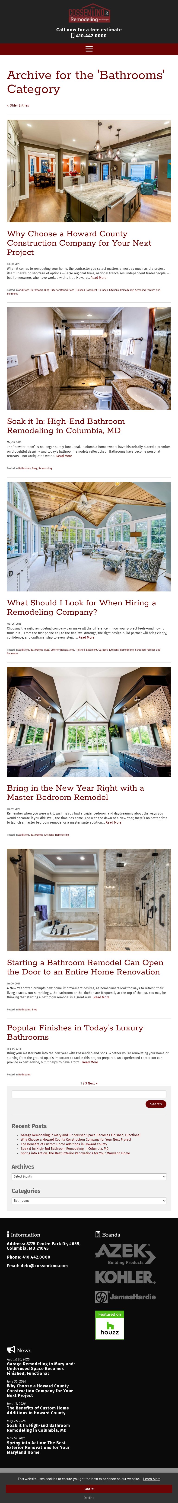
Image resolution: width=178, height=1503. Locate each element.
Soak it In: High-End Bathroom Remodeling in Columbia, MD (66, 426)
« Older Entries (18, 105)
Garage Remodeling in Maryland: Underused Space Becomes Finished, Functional (80, 1135)
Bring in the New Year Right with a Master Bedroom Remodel (75, 793)
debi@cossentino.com (44, 1265)
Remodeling (127, 290)
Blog (46, 290)
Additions (23, 290)
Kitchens (114, 290)
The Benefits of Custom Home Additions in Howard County (64, 1144)
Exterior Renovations (62, 290)
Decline (89, 1498)
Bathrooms (37, 290)
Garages (103, 290)
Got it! (89, 1489)
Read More (98, 278)
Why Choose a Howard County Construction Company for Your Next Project (79, 243)
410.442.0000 (91, 36)
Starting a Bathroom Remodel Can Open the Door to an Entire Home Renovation (85, 967)
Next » (93, 1083)
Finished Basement (86, 290)
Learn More (151, 1479)
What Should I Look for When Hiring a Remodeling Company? (81, 608)
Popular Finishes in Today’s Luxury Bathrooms (75, 1033)
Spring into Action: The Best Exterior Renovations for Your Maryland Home (75, 1153)
